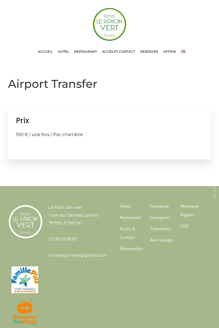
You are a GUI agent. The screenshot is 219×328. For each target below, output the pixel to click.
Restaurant (85, 52)
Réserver (149, 52)
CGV (185, 226)
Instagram (160, 218)
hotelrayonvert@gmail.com (78, 255)
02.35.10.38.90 (63, 239)
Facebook (159, 206)
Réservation (131, 249)
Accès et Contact (118, 52)
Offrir (169, 52)
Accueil (45, 52)
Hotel (63, 52)
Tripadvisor (160, 229)
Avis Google (161, 240)
